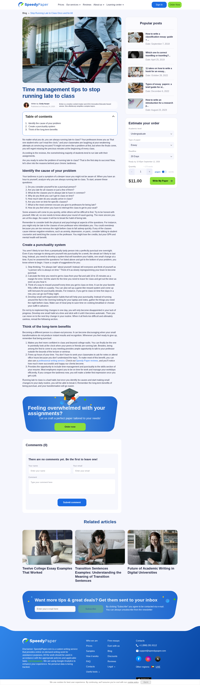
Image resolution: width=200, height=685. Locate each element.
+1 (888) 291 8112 (148, 645)
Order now (70, 427)
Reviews (112, 661)
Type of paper (135, 140)
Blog (24, 13)
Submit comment (72, 502)
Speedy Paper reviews (87, 361)
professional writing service (51, 361)
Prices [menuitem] (61, 5)
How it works (92, 656)
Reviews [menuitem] (87, 5)
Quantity (132, 166)
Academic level (135, 128)
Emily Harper (44, 104)
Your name (33, 466)
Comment (32, 477)
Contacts (90, 666)
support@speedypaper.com (152, 651)
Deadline (132, 151)
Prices (89, 646)
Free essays (113, 641)
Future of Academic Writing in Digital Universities (151, 570)
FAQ (88, 661)
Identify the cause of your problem (44, 123)
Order (175, 5)
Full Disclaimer (35, 661)
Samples (90, 651)
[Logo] (33, 4)
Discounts (112, 656)
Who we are (92, 641)
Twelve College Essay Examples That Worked (47, 570)
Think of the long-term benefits (43, 129)
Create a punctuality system (41, 126)
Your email (77, 466)
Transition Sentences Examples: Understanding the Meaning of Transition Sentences (98, 574)
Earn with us (114, 646)
